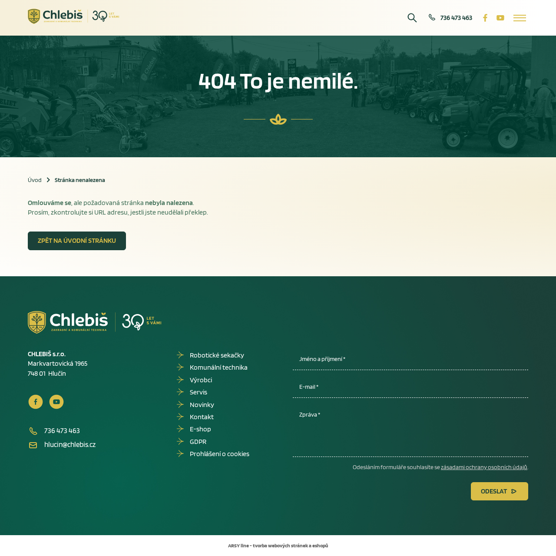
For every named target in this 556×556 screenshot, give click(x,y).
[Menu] (519, 17)
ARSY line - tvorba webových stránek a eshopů (278, 545)
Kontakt (202, 417)
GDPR (198, 441)
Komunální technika (219, 367)
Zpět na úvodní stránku (77, 240)
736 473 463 (456, 17)
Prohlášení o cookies (219, 454)
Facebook (485, 17)
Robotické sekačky (217, 355)
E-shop (200, 429)
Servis (198, 392)
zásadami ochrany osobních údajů (484, 466)
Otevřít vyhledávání (412, 17)
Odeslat (494, 491)
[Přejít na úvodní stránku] (73, 16)
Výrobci (201, 380)
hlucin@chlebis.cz (70, 444)
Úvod (35, 179)
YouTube (500, 17)
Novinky (202, 404)
